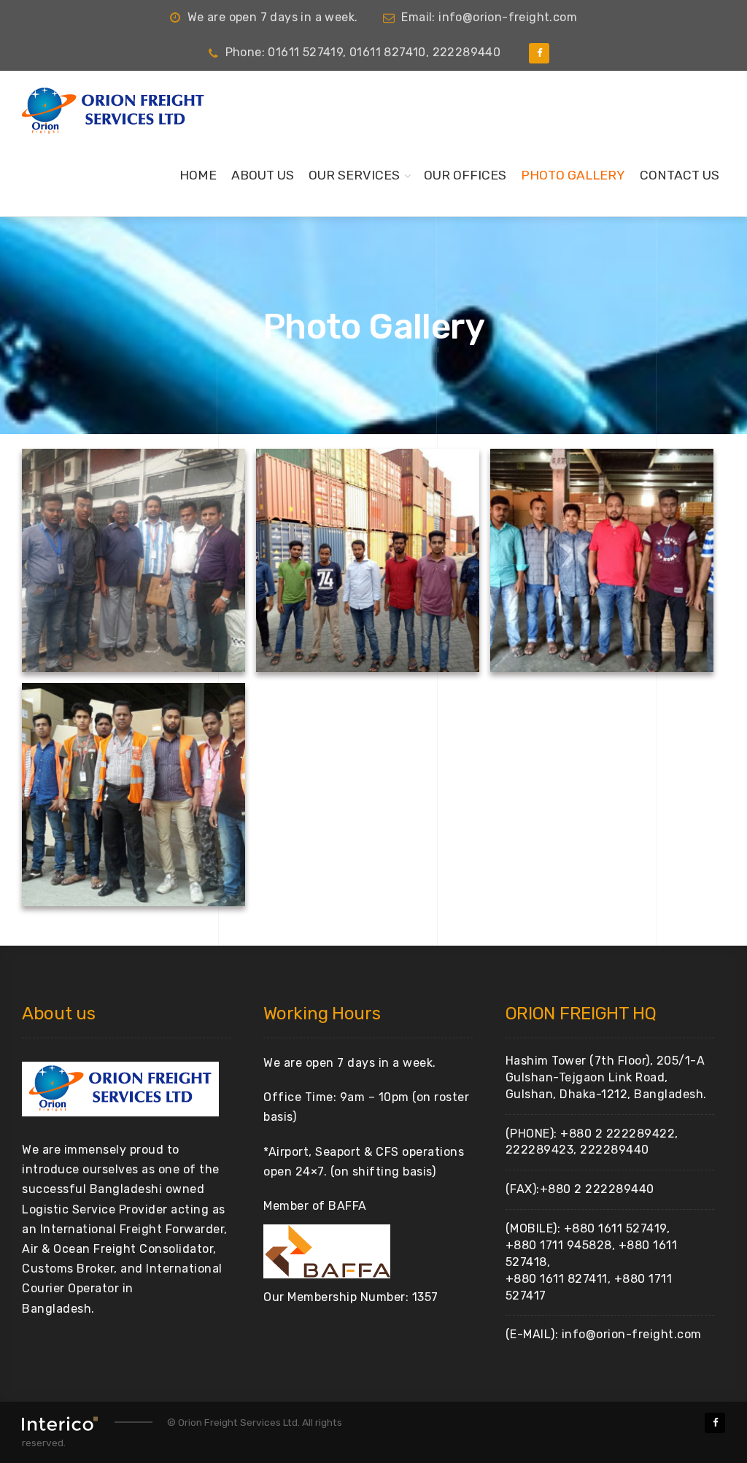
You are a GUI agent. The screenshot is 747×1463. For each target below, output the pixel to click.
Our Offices (465, 175)
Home (198, 175)
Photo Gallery (573, 175)
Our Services (354, 175)
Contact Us (679, 175)
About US (262, 175)
